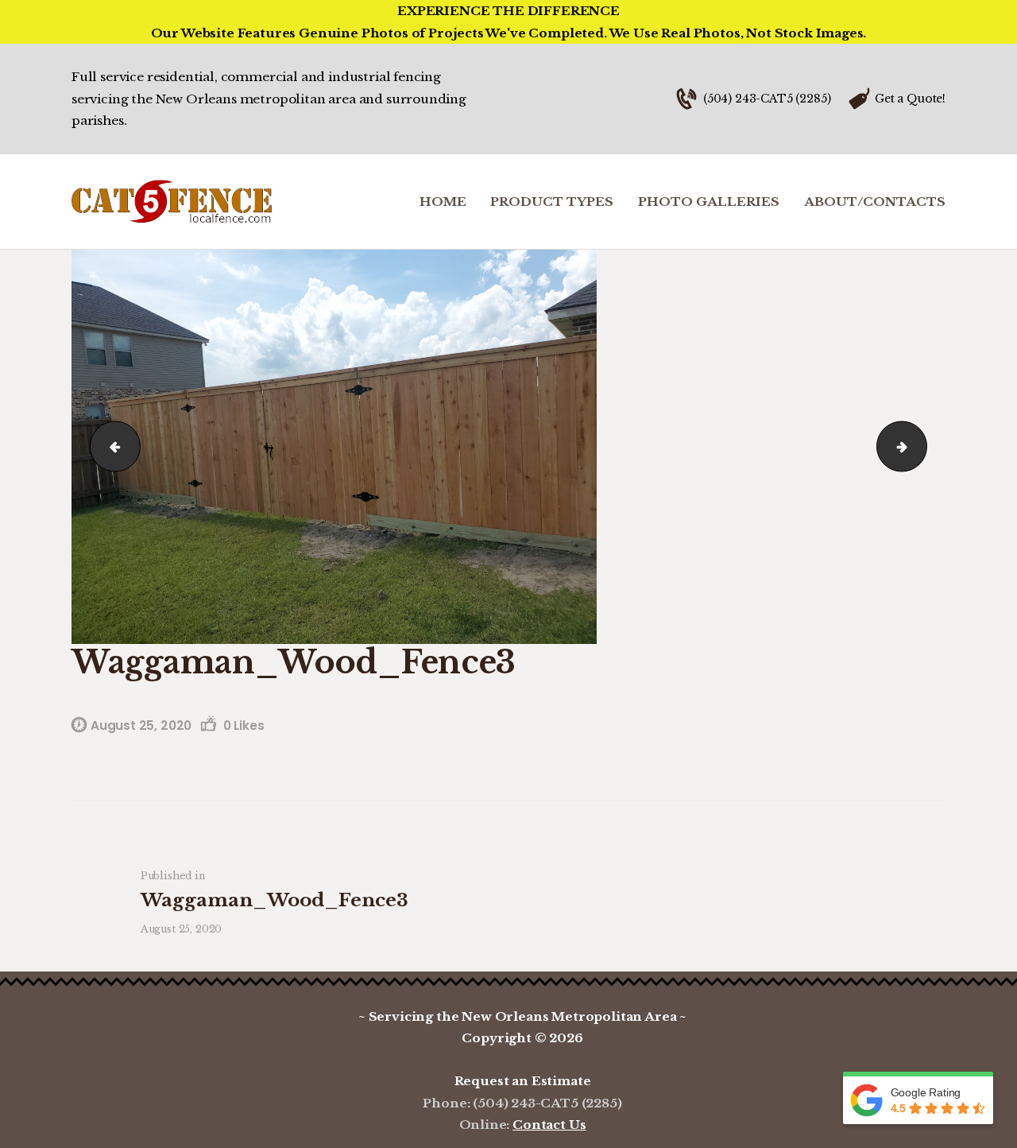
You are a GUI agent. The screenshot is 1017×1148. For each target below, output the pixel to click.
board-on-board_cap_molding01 (921, 446)
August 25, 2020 (141, 725)
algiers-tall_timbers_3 (108, 446)
